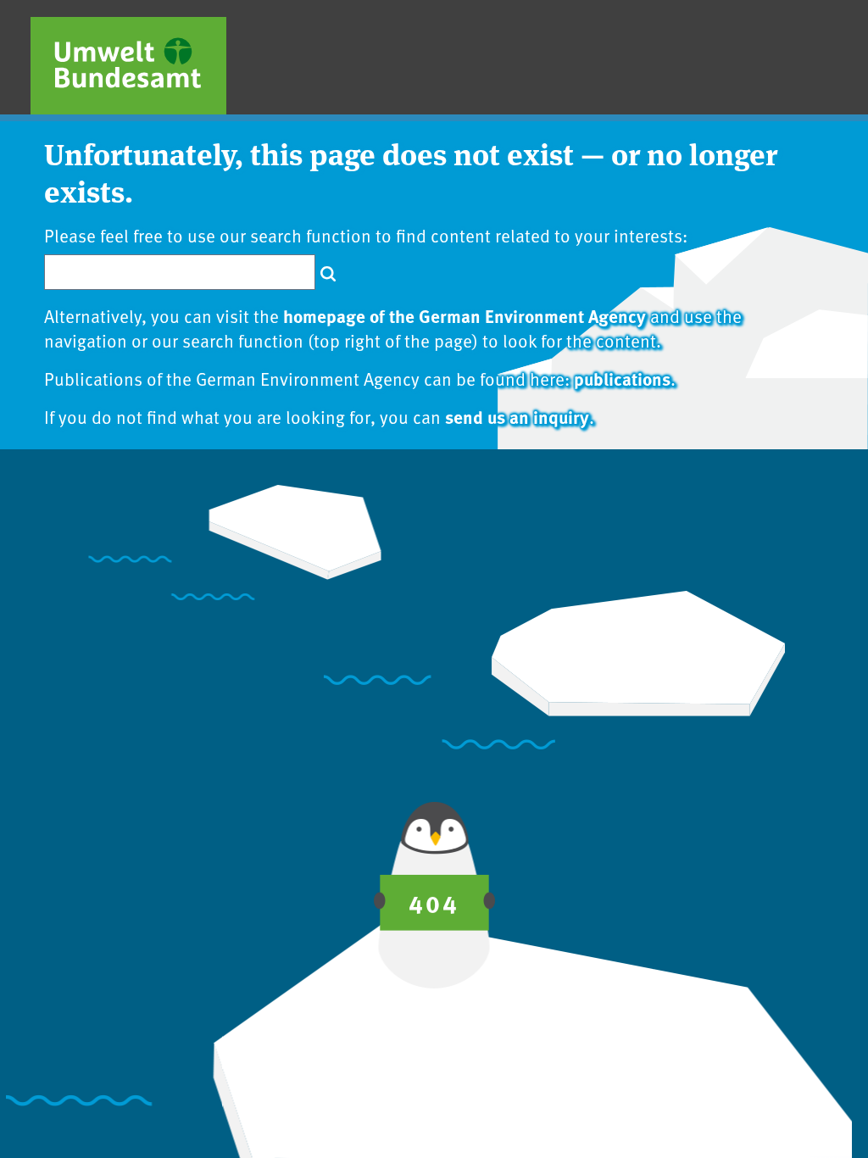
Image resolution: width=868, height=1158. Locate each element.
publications (622, 378)
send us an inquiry (517, 416)
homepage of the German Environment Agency (464, 315)
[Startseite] (128, 65)
